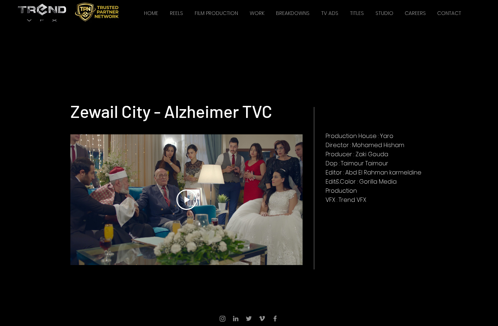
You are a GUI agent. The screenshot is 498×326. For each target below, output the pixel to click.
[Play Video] (186, 199)
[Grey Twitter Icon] (249, 318)
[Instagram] (222, 318)
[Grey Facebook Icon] (275, 318)
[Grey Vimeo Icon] (262, 318)
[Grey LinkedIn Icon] (236, 318)
